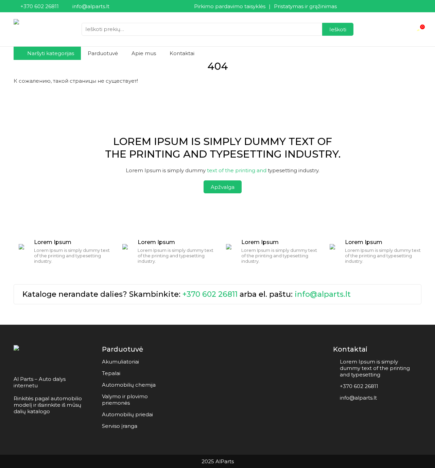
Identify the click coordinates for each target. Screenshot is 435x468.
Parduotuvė (103, 53)
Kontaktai (182, 53)
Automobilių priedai (127, 414)
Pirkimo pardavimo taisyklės (229, 6)
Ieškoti (337, 29)
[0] (418, 29)
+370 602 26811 (210, 294)
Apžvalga (222, 187)
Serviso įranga (119, 426)
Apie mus (144, 53)
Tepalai (111, 373)
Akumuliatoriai (120, 361)
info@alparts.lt (323, 294)
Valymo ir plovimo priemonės (125, 399)
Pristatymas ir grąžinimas (305, 6)
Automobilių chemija (129, 385)
